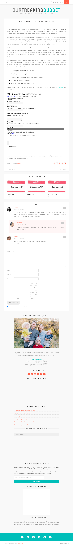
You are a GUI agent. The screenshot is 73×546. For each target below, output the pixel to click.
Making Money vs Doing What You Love (24, 419)
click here (60, 87)
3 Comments (36, 24)
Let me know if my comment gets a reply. (20, 307)
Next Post (63, 169)
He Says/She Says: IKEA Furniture (22, 413)
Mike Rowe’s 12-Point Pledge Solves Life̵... (24, 410)
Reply (64, 207)
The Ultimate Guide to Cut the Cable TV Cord (25, 422)
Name (9, 270)
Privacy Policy (20, 543)
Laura (16, 236)
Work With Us (37, 350)
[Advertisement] (36, 392)
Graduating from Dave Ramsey (22, 416)
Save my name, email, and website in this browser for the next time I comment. (33, 291)
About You (31, 194)
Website (9, 279)
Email (9, 274)
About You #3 (11, 194)
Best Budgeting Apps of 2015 (21, 425)
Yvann (16, 207)
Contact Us (29, 350)
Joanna (19, 222)
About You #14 (53, 194)
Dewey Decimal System (36, 432)
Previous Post (11, 169)
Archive (44, 350)
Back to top (64, 543)
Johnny (19, 163)
